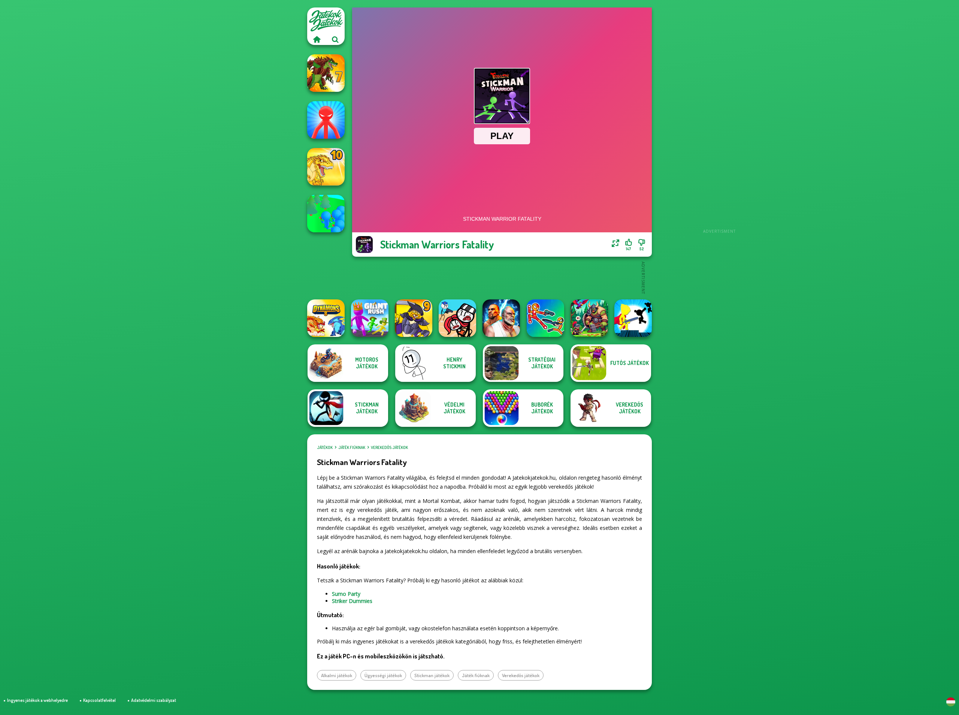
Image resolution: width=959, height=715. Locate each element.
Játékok (325, 447)
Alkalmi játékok (336, 675)
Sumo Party (346, 593)
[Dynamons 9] (413, 318)
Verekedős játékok (389, 447)
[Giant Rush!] (369, 318)
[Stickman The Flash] (633, 318)
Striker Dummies (352, 600)
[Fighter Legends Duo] (501, 318)
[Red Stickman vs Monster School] (326, 120)
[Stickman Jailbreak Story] (457, 318)
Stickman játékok (432, 675)
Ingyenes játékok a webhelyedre (37, 700)
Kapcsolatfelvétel (99, 700)
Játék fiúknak (351, 447)
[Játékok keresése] (335, 39)
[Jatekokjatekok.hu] (316, 39)
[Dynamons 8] (326, 318)
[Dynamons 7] (326, 73)
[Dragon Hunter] (589, 318)
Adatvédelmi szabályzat (153, 700)
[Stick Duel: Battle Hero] (545, 318)
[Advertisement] (719, 119)
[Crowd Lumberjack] (326, 213)
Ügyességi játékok (383, 675)
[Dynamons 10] (326, 166)
